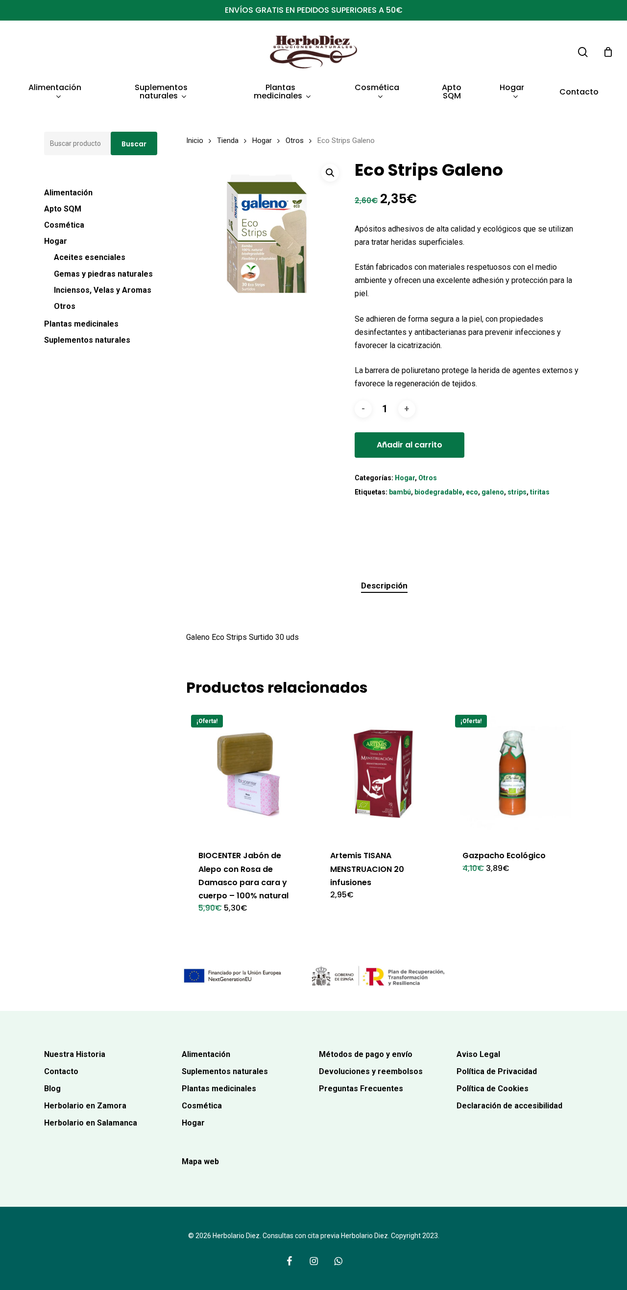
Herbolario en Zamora (85, 1105)
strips (517, 492)
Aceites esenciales (89, 257)
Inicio (194, 140)
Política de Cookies (493, 1088)
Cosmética (64, 225)
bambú (400, 492)
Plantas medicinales (81, 323)
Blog (52, 1088)
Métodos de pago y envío (365, 1054)
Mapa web (200, 1161)
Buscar (133, 144)
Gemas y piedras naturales (103, 274)
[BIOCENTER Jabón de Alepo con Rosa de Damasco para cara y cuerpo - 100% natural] (249, 773)
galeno (493, 492)
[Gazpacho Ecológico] (513, 773)
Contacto (61, 1071)
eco (472, 492)
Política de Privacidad (497, 1071)
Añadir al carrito (409, 444)
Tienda (228, 140)
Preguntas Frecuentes (361, 1088)
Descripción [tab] (384, 585)
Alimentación (68, 192)
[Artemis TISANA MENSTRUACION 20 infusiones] (381, 773)
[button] (330, 173)
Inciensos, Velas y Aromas (102, 290)
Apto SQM (62, 208)
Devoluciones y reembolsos (371, 1071)
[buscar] (583, 52)
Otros (64, 306)
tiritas (540, 492)
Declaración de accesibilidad (509, 1105)
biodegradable (438, 492)
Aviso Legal (478, 1054)
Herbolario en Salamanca (90, 1122)
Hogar (55, 241)
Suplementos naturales (87, 340)
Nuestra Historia (74, 1054)
